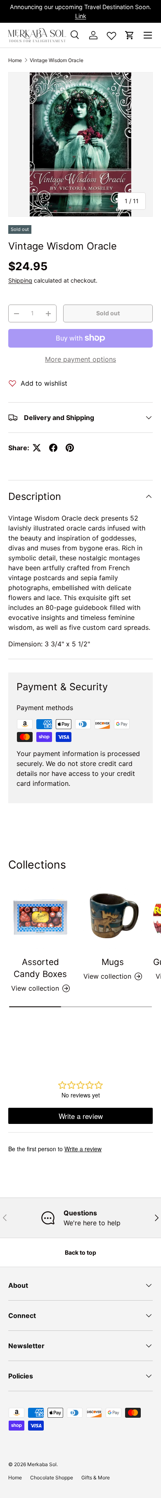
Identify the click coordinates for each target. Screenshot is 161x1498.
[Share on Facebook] (53, 447)
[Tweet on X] (36, 447)
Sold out (108, 313)
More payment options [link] (80, 359)
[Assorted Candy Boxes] (40, 917)
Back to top (80, 1252)
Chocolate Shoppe (51, 1477)
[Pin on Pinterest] (70, 447)
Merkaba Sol (42, 1464)
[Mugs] (112, 917)
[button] (130, 35)
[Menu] (148, 35)
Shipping (20, 280)
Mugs (113, 962)
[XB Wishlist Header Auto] (111, 34)
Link (80, 15)
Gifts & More (95, 1477)
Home (15, 60)
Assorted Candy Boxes (40, 968)
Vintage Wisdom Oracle (56, 60)
